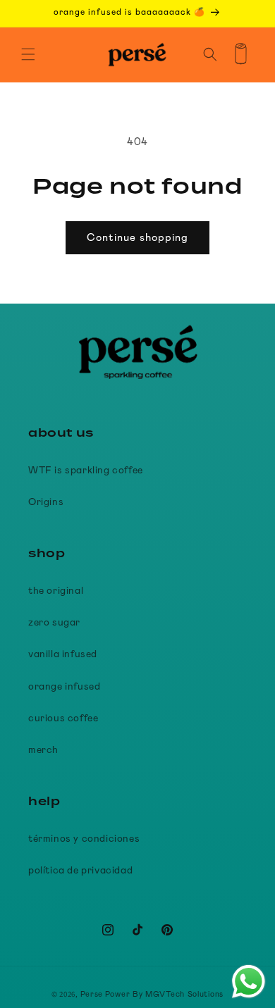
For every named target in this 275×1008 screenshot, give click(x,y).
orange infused (64, 687)
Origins (45, 502)
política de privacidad (80, 871)
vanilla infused (62, 654)
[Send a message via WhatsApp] (248, 981)
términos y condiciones (84, 839)
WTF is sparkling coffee (85, 470)
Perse (92, 994)
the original (55, 591)
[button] (28, 54)
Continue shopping (137, 237)
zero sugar (54, 623)
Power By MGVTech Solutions (164, 994)
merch (43, 750)
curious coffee (63, 718)
